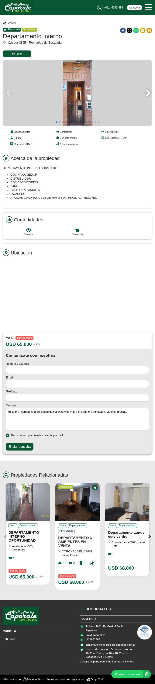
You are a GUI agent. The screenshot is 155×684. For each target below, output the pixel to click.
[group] (77, 93)
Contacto (134, 7)
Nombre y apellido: (17, 363)
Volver (12, 23)
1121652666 (92, 639)
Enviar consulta (20, 446)
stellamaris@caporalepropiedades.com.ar (111, 644)
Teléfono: (11, 391)
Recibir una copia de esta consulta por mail (37, 435)
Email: (10, 377)
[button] (147, 93)
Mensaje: (11, 405)
